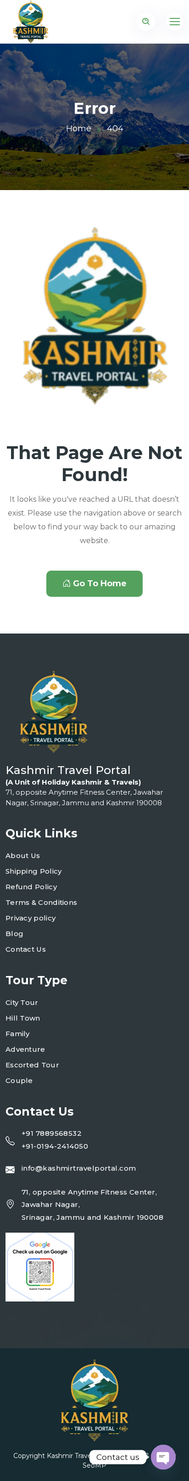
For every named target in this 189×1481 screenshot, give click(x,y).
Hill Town (23, 1018)
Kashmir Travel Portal (80, 1456)
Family (18, 1033)
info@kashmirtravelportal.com (79, 1168)
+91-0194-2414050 (55, 1146)
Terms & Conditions (41, 902)
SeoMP (94, 1465)
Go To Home (100, 583)
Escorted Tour (32, 1064)
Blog (14, 933)
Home (78, 128)
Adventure (25, 1049)
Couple (19, 1080)
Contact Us (26, 949)
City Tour (22, 1002)
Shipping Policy (34, 871)
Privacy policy (31, 918)
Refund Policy (31, 886)
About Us (23, 855)
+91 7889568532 (52, 1133)
